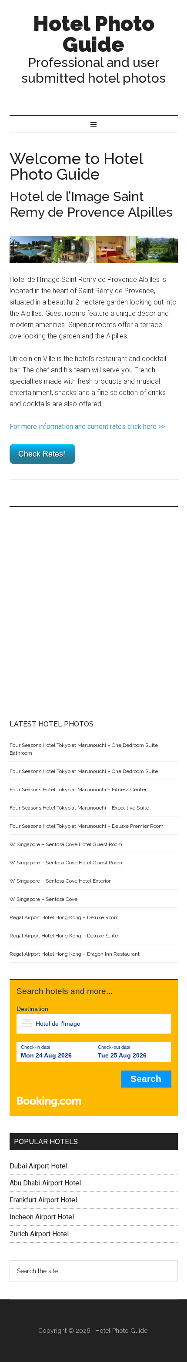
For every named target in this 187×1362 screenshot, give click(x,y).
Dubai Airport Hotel (38, 1166)
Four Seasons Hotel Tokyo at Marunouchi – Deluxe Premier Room (87, 826)
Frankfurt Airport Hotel (43, 1200)
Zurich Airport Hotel (39, 1234)
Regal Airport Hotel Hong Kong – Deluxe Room (64, 917)
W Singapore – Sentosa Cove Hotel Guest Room (66, 844)
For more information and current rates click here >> (87, 426)
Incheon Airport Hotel (42, 1217)
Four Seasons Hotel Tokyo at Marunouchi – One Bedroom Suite (84, 771)
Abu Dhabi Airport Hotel (45, 1183)
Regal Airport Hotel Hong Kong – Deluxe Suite (64, 936)
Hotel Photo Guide (93, 34)
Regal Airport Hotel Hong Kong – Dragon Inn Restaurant (75, 954)
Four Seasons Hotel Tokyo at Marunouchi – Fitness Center (78, 789)
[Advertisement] (93, 613)
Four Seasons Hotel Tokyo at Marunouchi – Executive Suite (79, 808)
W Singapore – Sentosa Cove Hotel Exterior (60, 881)
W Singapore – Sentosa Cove (43, 899)
